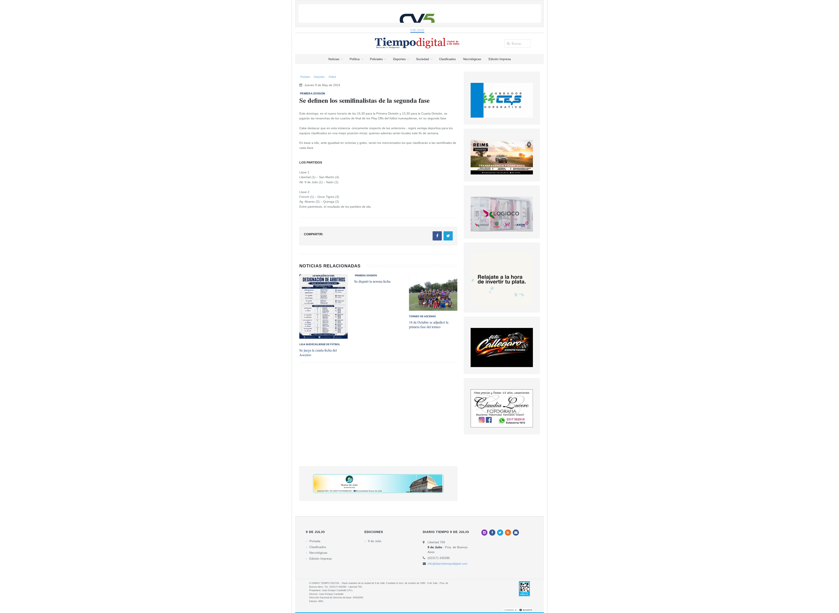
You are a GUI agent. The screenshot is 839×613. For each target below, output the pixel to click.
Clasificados (317, 547)
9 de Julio (417, 30)
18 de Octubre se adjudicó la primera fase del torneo (428, 324)
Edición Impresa (320, 558)
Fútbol (332, 76)
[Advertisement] (378, 419)
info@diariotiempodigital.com (448, 563)
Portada (305, 76)
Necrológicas (318, 552)
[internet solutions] (518, 609)
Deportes (319, 76)
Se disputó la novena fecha (372, 281)
